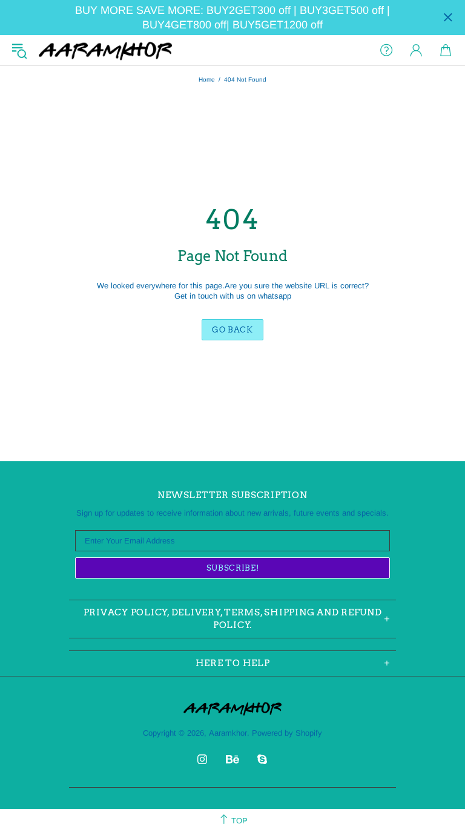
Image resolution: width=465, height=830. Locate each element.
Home (207, 79)
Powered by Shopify (287, 733)
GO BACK (232, 329)
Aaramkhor (105, 50)
